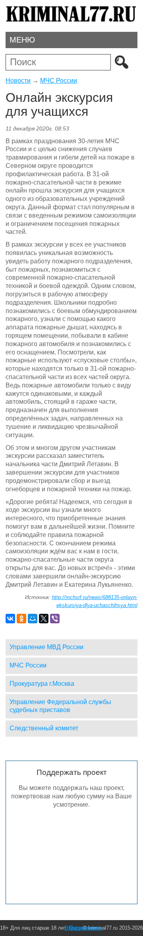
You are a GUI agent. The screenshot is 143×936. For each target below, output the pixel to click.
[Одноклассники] (21, 618)
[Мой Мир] (32, 618)
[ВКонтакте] (10, 618)
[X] (43, 618)
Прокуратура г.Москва (42, 683)
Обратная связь (83, 928)
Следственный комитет (44, 728)
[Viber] (55, 618)
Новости (18, 80)
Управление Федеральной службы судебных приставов (60, 706)
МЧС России (58, 80)
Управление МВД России (46, 647)
